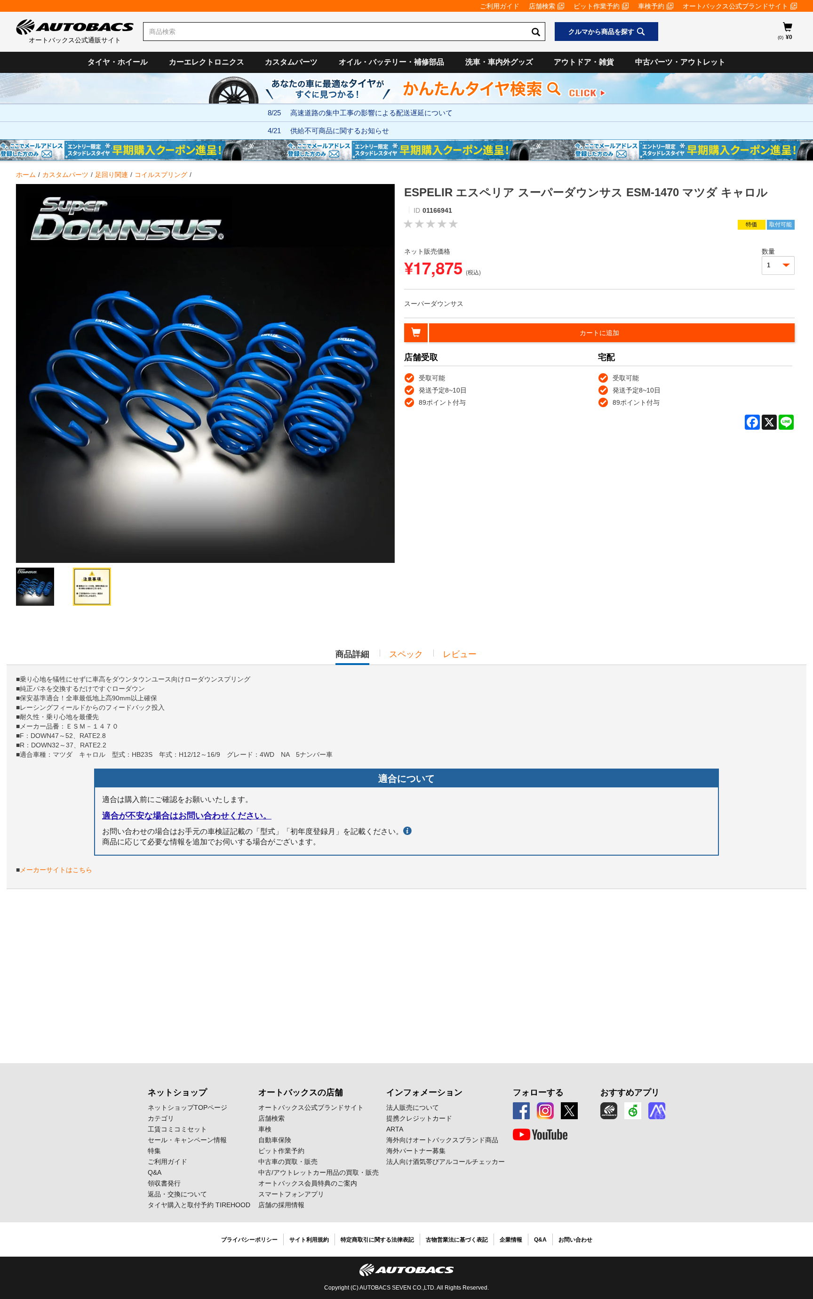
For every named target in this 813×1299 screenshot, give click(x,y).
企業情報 (511, 1239)
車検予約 (651, 6)
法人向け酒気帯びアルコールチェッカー (445, 1161)
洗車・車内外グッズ (499, 62)
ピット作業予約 (597, 6)
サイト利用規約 (309, 1239)
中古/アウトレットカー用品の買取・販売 (318, 1172)
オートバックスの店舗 (300, 1092)
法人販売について (412, 1107)
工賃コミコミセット (177, 1129)
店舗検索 (542, 6)
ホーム (26, 174)
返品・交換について (177, 1194)
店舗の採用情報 (281, 1205)
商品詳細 (352, 657)
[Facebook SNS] (521, 1110)
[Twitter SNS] (569, 1110)
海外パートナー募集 (416, 1151)
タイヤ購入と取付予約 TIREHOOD (199, 1205)
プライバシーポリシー (249, 1239)
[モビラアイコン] (656, 1110)
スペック (406, 654)
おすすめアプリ (630, 1092)
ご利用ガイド (499, 6)
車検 (264, 1129)
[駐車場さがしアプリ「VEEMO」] (632, 1110)
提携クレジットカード (419, 1118)
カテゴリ (161, 1118)
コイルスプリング (161, 174)
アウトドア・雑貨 (584, 62)
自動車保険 (274, 1140)
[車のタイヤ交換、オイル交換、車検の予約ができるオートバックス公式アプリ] (608, 1110)
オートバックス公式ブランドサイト (735, 6)
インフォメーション (424, 1092)
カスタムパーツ (291, 62)
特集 (154, 1151)
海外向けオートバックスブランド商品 (442, 1140)
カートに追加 (599, 333)
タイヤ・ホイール (118, 62)
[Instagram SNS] (545, 1110)
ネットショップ (177, 1092)
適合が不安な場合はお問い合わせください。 (186, 815)
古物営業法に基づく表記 (457, 1239)
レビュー (460, 654)
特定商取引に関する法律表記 (377, 1239)
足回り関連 (111, 174)
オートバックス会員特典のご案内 (307, 1183)
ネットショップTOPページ (187, 1107)
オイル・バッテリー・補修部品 (391, 62)
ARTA (394, 1129)
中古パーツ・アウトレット (680, 62)
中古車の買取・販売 (288, 1161)
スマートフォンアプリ (291, 1194)
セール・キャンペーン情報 (187, 1140)
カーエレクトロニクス (206, 62)
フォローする (538, 1092)
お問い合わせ (575, 1239)
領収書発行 (164, 1183)
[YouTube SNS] (540, 1134)
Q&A (154, 1172)
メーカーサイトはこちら (56, 870)
